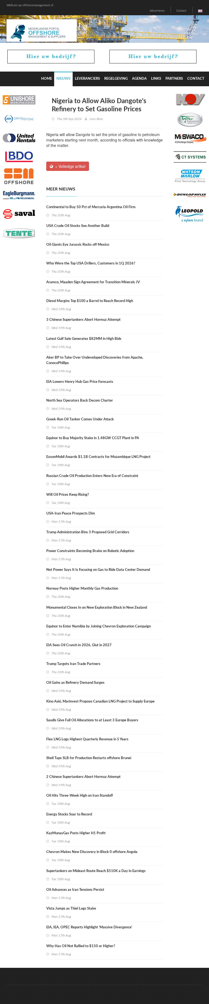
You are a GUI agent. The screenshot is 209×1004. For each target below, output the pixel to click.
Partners (174, 79)
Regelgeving (116, 79)
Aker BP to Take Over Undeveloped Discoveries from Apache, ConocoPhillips (94, 360)
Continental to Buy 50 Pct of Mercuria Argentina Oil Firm (91, 207)
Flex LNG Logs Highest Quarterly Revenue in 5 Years (87, 739)
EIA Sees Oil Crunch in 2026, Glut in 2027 (79, 645)
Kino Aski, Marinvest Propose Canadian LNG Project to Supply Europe (100, 701)
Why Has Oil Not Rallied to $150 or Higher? (80, 946)
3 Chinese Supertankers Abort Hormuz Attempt (83, 320)
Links (156, 79)
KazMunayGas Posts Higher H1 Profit (76, 833)
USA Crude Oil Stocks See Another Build (77, 226)
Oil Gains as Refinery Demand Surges (75, 683)
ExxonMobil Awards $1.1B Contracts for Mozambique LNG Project (98, 457)
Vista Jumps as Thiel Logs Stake (71, 908)
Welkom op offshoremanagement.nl (30, 5)
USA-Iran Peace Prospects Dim (70, 513)
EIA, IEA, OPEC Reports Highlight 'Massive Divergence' (89, 927)
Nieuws (63, 79)
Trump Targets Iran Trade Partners (73, 664)
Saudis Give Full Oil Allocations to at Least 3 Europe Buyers (92, 720)
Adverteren (157, 10)
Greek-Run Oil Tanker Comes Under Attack (80, 419)
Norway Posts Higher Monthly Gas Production (82, 588)
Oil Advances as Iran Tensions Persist (75, 890)
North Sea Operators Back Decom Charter (79, 400)
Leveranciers (87, 79)
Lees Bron (96, 119)
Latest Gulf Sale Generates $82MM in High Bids (83, 339)
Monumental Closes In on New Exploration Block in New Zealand (96, 607)
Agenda (139, 79)
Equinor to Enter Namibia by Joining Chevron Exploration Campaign (98, 626)
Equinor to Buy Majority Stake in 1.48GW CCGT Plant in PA (92, 438)
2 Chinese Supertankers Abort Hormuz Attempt (83, 777)
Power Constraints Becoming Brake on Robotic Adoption (90, 551)
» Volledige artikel (69, 166)
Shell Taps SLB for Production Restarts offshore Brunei (88, 758)
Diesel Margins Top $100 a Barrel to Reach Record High (89, 301)
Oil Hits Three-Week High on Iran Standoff (79, 795)
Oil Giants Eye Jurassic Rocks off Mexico (77, 245)
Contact (181, 10)
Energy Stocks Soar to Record (69, 814)
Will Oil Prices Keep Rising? (67, 495)
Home (46, 79)
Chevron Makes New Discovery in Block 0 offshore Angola (91, 852)
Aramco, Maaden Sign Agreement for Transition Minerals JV (93, 282)
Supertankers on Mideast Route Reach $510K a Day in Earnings (96, 871)
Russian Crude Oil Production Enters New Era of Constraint (92, 476)
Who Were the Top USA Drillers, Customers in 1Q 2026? (90, 263)
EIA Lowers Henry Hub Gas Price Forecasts (79, 382)
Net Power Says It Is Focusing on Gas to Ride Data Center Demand (98, 570)
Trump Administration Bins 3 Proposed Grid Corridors (87, 532)
